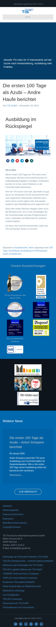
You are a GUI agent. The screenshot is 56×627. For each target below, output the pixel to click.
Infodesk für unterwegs (13, 590)
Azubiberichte (20, 247)
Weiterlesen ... (16, 475)
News (31, 247)
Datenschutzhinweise (13, 514)
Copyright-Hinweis (12, 527)
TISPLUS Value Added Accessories (20, 578)
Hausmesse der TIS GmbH (16, 603)
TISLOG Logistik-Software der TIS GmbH (22, 569)
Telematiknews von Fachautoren (18, 607)
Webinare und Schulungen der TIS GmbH (23, 565)
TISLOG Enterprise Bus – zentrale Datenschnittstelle (28, 561)
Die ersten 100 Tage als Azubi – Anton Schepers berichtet (27, 442)
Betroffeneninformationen (15, 523)
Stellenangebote (11, 510)
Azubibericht (15, 254)
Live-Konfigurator (11, 595)
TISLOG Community (12, 599)
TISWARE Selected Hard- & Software (21, 574)
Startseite (7, 506)
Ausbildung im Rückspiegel (34, 251)
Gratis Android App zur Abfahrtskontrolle (22, 586)
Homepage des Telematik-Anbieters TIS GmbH (25, 557)
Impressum (8, 519)
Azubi (5, 254)
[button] (8, 160)
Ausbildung (14, 251)
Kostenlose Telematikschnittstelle (19, 582)
